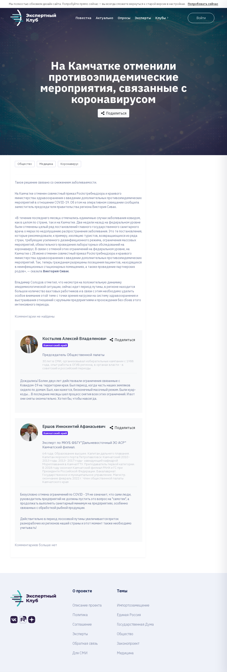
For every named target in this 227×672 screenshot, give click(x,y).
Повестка (83, 18)
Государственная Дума (135, 624)
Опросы (124, 18)
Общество (25, 164)
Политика (80, 615)
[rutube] (22, 619)
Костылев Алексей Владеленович (75, 338)
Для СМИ (80, 653)
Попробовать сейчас (203, 4)
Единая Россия (129, 615)
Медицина (46, 164)
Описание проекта (87, 605)
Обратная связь (85, 643)
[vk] (14, 619)
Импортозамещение (133, 605)
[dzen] (31, 619)
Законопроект (128, 643)
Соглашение (82, 624)
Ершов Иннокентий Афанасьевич (73, 426)
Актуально (104, 18)
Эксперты (143, 18)
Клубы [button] (160, 18)
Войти (201, 18)
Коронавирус (69, 164)
